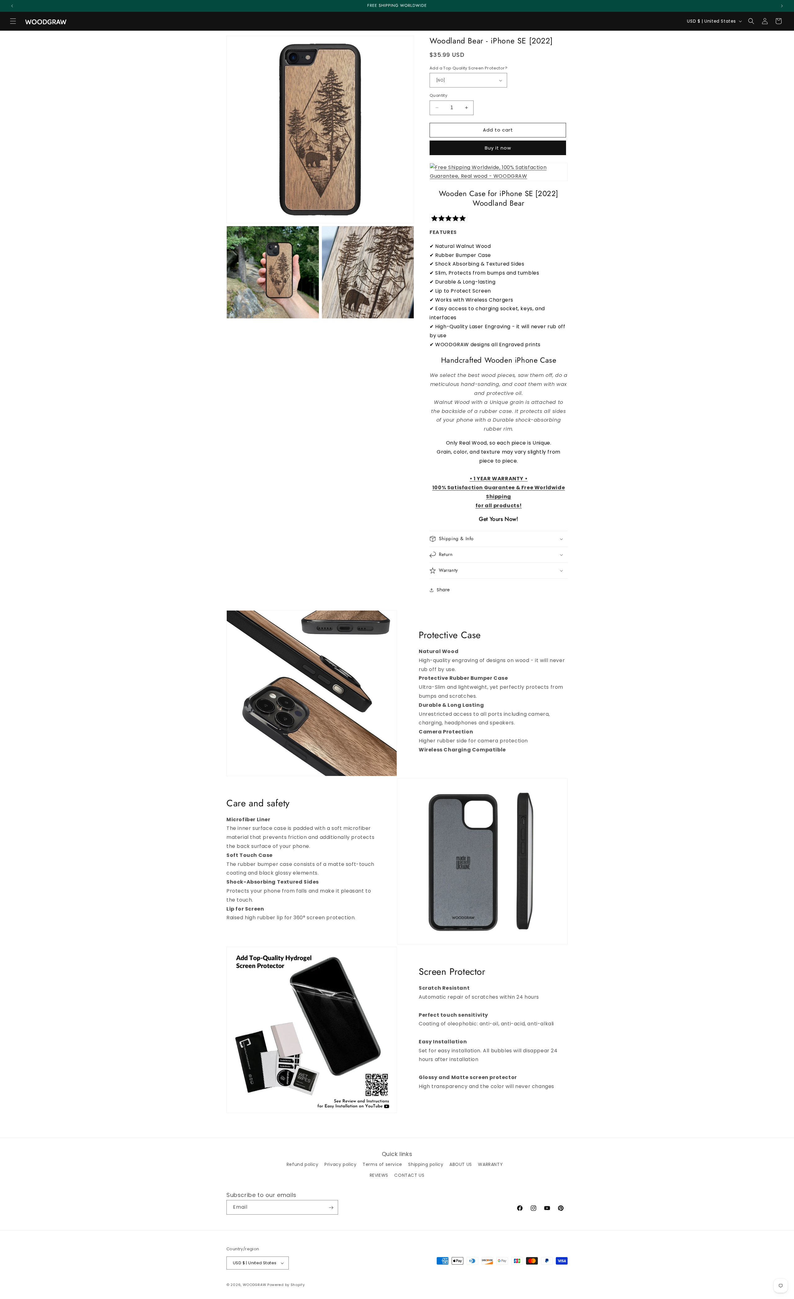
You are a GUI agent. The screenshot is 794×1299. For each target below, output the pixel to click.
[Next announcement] (782, 6)
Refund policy (303, 1164)
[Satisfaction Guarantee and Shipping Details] (499, 176)
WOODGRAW (254, 1284)
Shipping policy (425, 1164)
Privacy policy (340, 1164)
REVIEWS (379, 1175)
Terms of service (382, 1164)
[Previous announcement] (12, 6)
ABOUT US (460, 1164)
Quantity (438, 95)
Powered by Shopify (286, 1284)
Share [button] (443, 590)
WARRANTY (490, 1164)
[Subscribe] (331, 1207)
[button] (13, 21)
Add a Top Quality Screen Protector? (468, 68)
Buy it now (498, 148)
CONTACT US (409, 1175)
